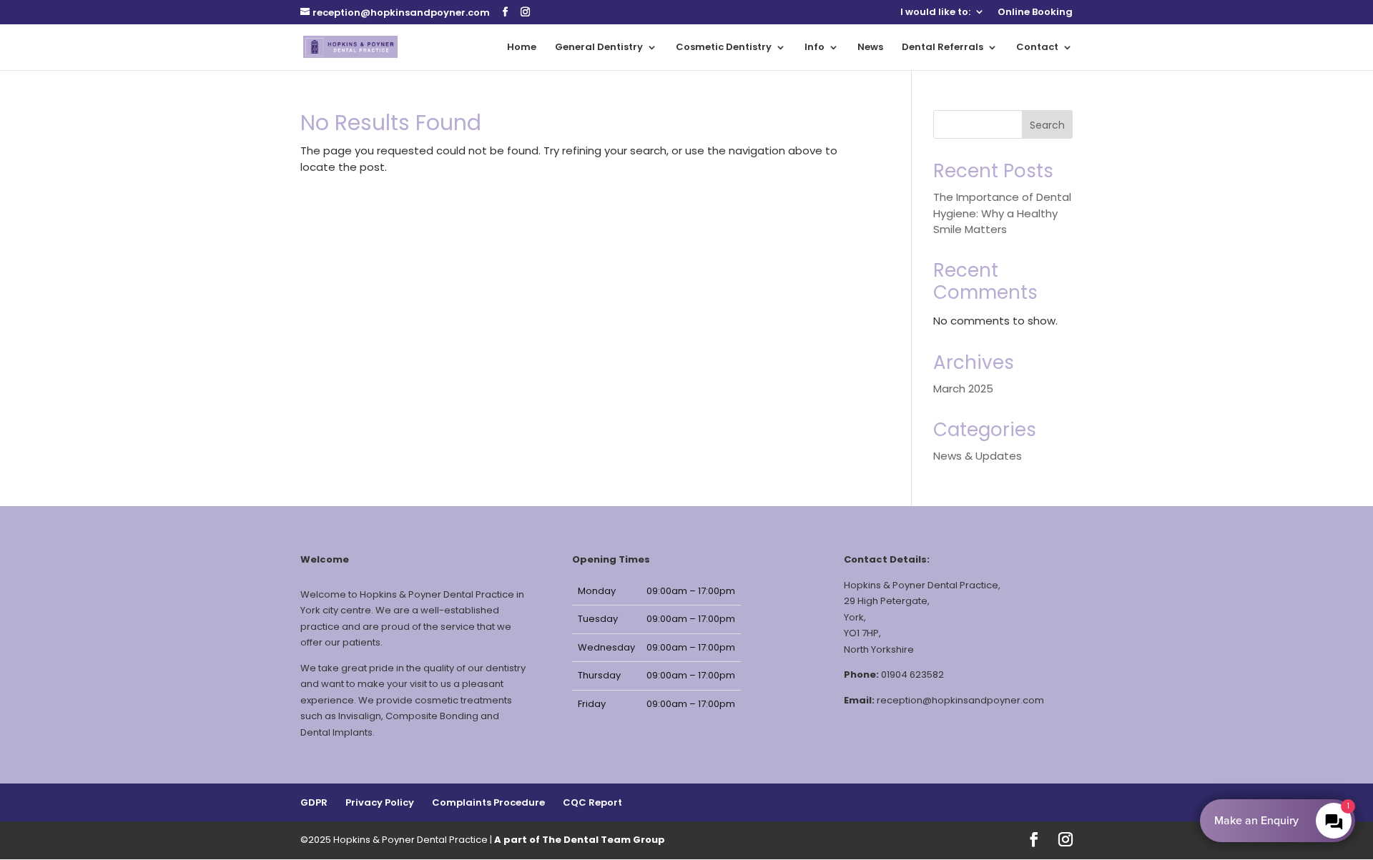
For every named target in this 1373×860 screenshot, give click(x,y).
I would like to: (935, 13)
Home (521, 48)
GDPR (314, 802)
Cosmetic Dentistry (724, 48)
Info (814, 48)
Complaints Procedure (488, 802)
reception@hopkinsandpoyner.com (960, 700)
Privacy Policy (379, 802)
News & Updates (977, 455)
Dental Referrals (942, 48)
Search (1047, 125)
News (870, 48)
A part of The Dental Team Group (579, 839)
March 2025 (963, 388)
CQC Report (592, 802)
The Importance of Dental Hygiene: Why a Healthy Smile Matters (1002, 213)
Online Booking (1035, 13)
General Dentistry (599, 48)
